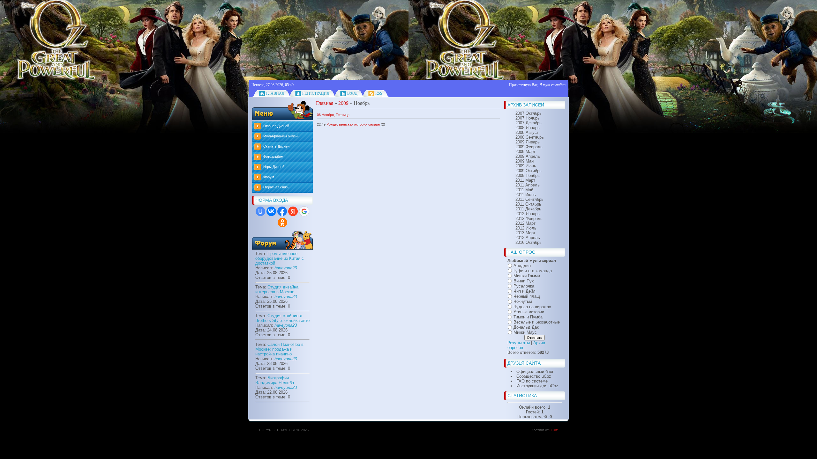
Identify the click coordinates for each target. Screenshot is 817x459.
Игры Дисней (273, 167)
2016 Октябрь (528, 242)
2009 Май (524, 161)
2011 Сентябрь (529, 199)
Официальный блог (535, 371)
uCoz (554, 430)
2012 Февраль (529, 218)
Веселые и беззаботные (536, 322)
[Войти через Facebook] (282, 211)
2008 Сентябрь (529, 137)
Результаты (518, 342)
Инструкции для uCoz (537, 385)
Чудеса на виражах (532, 306)
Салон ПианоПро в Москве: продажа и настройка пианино (279, 349)
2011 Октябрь (528, 204)
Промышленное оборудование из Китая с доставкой (279, 258)
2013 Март (525, 232)
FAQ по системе (532, 381)
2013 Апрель (527, 237)
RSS (378, 93)
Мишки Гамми (526, 275)
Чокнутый (522, 301)
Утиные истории (528, 312)
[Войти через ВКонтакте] (271, 211)
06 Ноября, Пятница (333, 115)
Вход (352, 93)
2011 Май (524, 189)
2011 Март (525, 180)
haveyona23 (285, 268)
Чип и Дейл (524, 291)
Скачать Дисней (276, 146)
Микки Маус (525, 332)
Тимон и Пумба (528, 317)
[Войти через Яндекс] (293, 211)
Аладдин (522, 265)
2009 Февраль (529, 146)
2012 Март (525, 223)
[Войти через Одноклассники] (282, 222)
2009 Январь (527, 142)
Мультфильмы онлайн (281, 136)
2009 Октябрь (528, 170)
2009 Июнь (525, 166)
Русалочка (523, 286)
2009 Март (525, 151)
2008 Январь (527, 127)
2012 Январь (527, 213)
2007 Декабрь (528, 122)
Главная (275, 93)
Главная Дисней (276, 126)
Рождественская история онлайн (353, 124)
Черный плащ (526, 296)
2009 (343, 103)
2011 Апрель (527, 185)
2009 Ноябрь (527, 175)
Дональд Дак (526, 327)
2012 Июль (525, 228)
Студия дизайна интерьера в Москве (276, 289)
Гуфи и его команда (532, 270)
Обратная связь (276, 187)
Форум (268, 177)
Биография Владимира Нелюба (274, 380)
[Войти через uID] (260, 211)
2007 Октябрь (528, 113)
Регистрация (315, 93)
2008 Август (527, 132)
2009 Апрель (527, 156)
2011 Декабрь (528, 209)
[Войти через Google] (304, 211)
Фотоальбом (273, 156)
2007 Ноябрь (527, 118)
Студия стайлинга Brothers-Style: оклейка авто (282, 318)
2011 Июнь (525, 194)
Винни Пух (523, 281)
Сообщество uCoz (533, 376)
